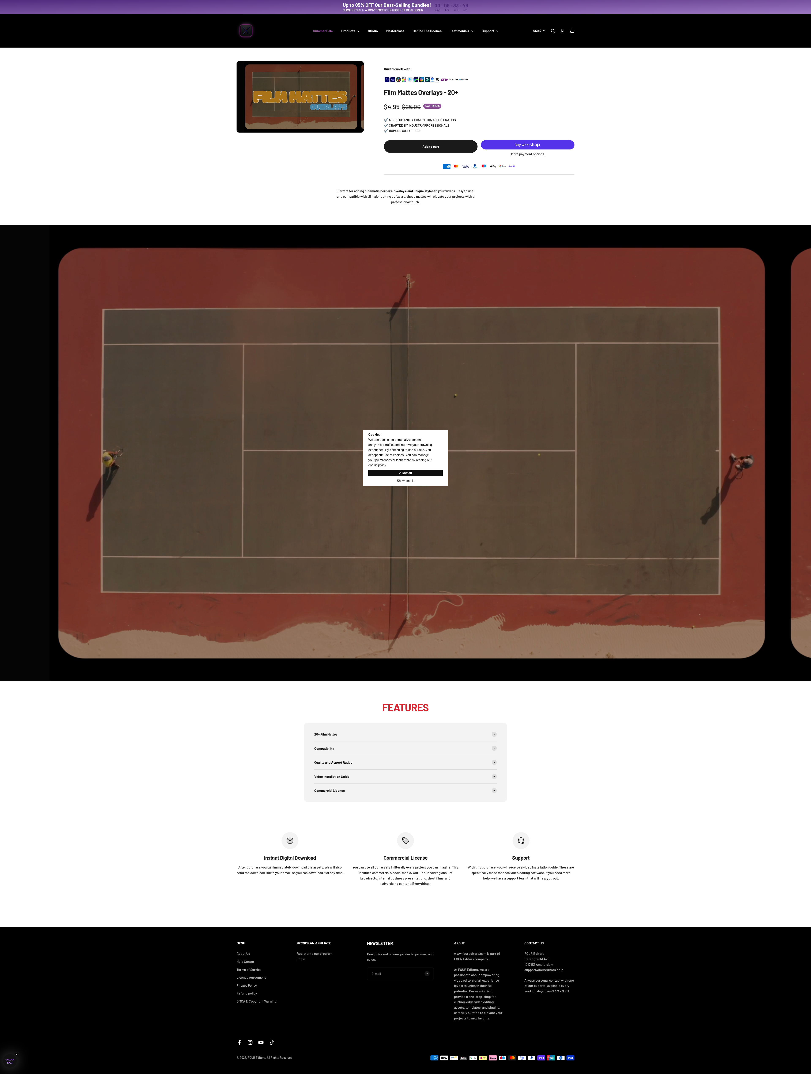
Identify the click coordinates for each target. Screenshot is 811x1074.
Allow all (405, 473)
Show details (405, 480)
